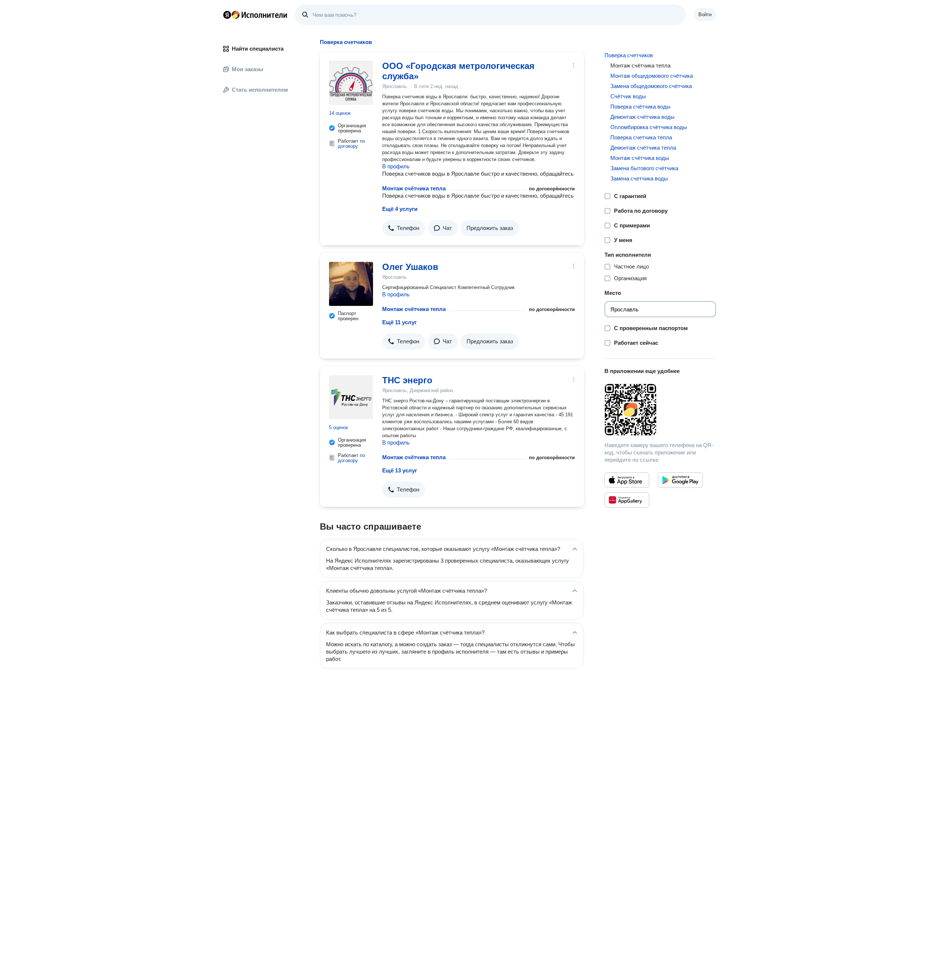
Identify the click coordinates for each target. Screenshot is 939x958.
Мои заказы (247, 69)
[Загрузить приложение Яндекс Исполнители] (660, 410)
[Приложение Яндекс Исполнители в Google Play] (680, 480)
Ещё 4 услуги (399, 209)
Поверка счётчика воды (640, 106)
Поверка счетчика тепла (641, 137)
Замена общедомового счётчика (651, 86)
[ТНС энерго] (351, 397)
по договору (351, 143)
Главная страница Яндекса (227, 14)
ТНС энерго (407, 380)
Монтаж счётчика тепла (414, 188)
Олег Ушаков (410, 267)
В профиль (396, 166)
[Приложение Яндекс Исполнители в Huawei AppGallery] (626, 500)
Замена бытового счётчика (644, 168)
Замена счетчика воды (639, 178)
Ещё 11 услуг (399, 322)
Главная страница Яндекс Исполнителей (255, 14)
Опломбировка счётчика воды (648, 127)
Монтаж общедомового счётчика (651, 76)
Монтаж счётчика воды (639, 158)
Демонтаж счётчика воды (642, 117)
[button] (403, 228)
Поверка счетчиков (628, 55)
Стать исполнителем (260, 90)
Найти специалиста (258, 48)
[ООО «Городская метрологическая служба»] (351, 83)
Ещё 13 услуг (399, 470)
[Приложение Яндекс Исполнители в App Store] (626, 480)
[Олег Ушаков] (351, 284)
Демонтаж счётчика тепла (643, 148)
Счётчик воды (628, 96)
